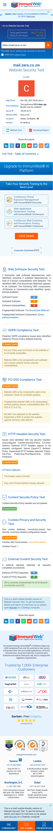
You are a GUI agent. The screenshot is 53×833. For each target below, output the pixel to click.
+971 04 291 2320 (37, 786)
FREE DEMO (26, 236)
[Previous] (1, 15)
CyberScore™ (9, 828)
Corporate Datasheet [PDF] (26, 250)
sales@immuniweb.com (26, 755)
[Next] (51, 15)
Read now (30, 16)
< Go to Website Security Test (15, 26)
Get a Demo (26, 828)
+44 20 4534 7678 (37, 765)
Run (48, 45)
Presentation (44, 828)
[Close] (48, 12)
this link (13, 817)
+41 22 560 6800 (14, 765)
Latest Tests (20, 54)
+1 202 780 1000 (14, 786)
